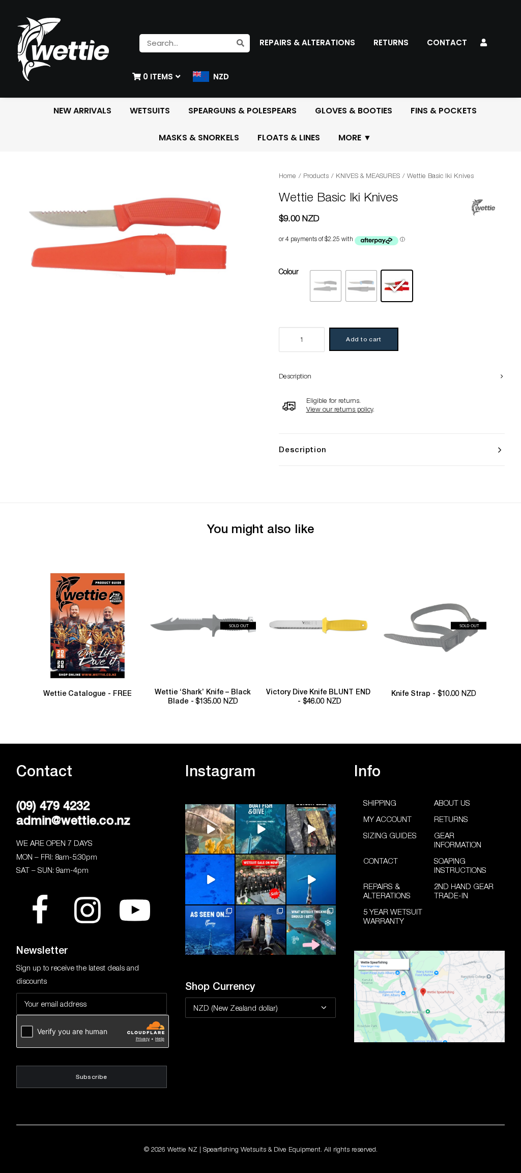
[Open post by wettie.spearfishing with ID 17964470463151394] (311, 930)
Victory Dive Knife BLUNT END (318, 696)
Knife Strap (433, 693)
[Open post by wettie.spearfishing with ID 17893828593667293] (311, 879)
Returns (451, 819)
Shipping (379, 802)
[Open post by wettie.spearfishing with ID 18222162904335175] (311, 829)
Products (316, 175)
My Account (387, 819)
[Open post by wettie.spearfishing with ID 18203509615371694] (260, 829)
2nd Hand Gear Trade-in (464, 891)
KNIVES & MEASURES (368, 175)
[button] (88, 626)
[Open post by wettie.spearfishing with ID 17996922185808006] (210, 930)
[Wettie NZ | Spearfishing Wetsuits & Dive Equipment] (63, 49)
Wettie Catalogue (87, 693)
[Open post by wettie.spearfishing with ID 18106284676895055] (210, 879)
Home (287, 175)
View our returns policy (339, 409)
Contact (380, 860)
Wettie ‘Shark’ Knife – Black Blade (203, 696)
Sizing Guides (390, 835)
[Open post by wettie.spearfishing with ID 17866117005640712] (260, 930)
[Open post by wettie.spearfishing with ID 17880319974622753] (260, 879)
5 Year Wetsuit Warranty (392, 916)
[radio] (325, 286)
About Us (452, 802)
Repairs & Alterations (387, 891)
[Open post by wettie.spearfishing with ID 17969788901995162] (210, 829)
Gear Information (457, 840)
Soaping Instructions (460, 865)
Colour (289, 271)
